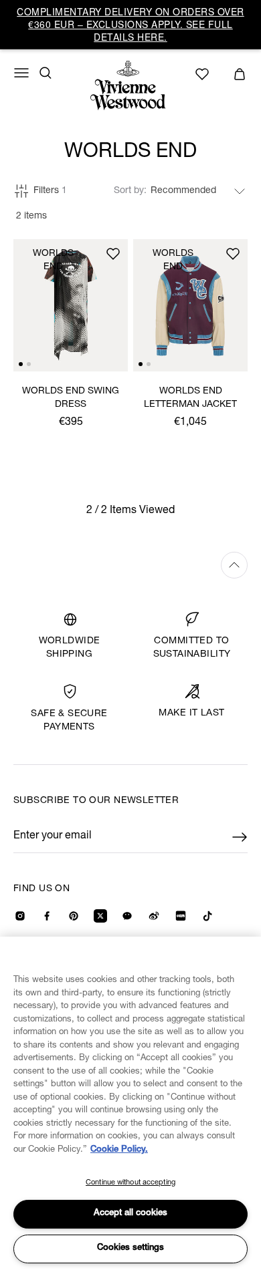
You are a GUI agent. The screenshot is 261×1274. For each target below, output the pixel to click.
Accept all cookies (130, 1213)
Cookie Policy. (119, 1150)
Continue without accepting (130, 1182)
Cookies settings (130, 1248)
